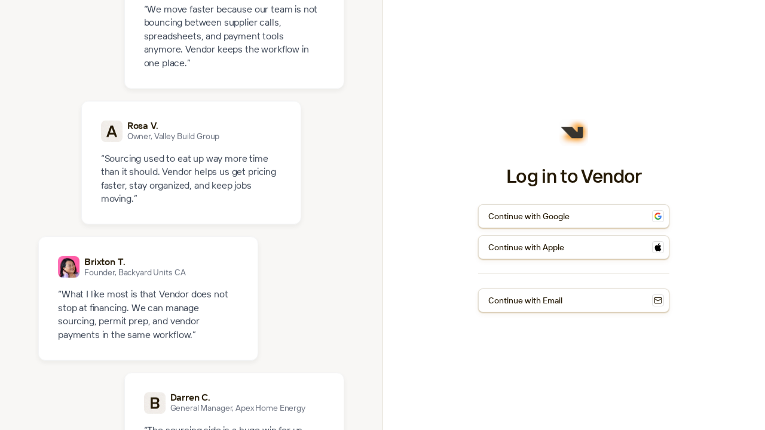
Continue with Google (529, 216)
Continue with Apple (526, 247)
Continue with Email (525, 300)
